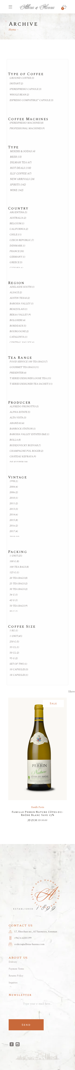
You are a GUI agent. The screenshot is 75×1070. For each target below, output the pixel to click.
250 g (14, 641)
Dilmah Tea (21, 162)
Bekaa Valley (20, 314)
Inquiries (13, 983)
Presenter (18, 372)
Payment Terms (16, 969)
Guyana (16, 268)
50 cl (14, 652)
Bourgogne (19, 331)
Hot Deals (20, 168)
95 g (14, 658)
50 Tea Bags (19, 605)
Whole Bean (19, 94)
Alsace (16, 292)
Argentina (18, 212)
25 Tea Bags (19, 583)
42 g (14, 600)
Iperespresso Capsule (25, 89)
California (19, 229)
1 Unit (16, 555)
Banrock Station (23, 428)
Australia (18, 218)
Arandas (17, 423)
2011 (14, 503)
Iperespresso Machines (26, 123)
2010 (14, 498)
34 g (14, 594)
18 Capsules (19, 675)
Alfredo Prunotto (24, 406)
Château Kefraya (23, 456)
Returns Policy (16, 976)
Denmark (17, 245)
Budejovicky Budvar (25, 445)
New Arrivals (22, 179)
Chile (16, 234)
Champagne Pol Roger (26, 451)
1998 (14, 481)
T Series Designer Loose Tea (30, 378)
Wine (16, 190)
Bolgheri (17, 320)
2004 (14, 486)
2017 (14, 531)
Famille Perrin (37, 807)
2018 (14, 536)
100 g (14, 561)
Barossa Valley (21, 303)
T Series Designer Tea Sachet (31, 384)
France (17, 251)
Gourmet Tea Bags (24, 367)
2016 (14, 525)
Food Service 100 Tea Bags (29, 361)
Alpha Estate (20, 412)
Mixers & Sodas (22, 151)
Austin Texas (20, 298)
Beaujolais (18, 309)
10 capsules (19, 669)
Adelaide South (22, 287)
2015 (14, 520)
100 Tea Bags (19, 567)
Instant (16, 83)
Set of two (18, 664)
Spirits (18, 184)
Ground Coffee (22, 78)
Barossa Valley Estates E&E (29, 434)
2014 (14, 514)
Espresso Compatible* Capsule (31, 100)
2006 (14, 492)
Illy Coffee (21, 173)
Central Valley (22, 342)
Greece (16, 262)
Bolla (15, 440)
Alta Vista (18, 417)
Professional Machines (27, 128)
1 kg (14, 630)
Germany (17, 256)
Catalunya (18, 337)
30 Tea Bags (19, 589)
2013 (14, 509)
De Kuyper (19, 462)
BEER (16, 156)
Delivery (13, 962)
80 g (14, 611)
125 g (14, 572)
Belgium (17, 223)
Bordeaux (18, 325)
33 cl (14, 647)
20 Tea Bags (19, 578)
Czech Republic (22, 240)
